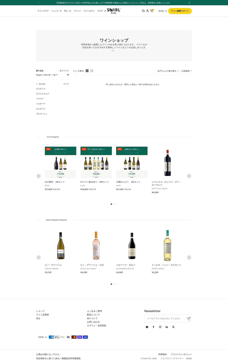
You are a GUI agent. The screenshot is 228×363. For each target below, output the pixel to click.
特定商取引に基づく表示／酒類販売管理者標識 (58, 358)
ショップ (40, 310)
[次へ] (189, 176)
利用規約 (162, 354)
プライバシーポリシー (181, 354)
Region (42, 84)
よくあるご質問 (94, 310)
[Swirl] (114, 11)
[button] (151, 11)
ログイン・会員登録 (96, 325)
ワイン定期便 (42, 314)
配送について (93, 314)
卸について (92, 318)
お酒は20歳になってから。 (49, 354)
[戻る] (38, 176)
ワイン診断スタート (180, 11)
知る (38, 318)
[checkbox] (52, 88)
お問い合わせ (93, 321)
